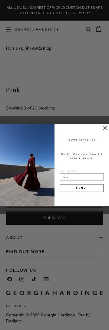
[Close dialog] (105, 128)
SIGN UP (82, 188)
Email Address (69, 171)
